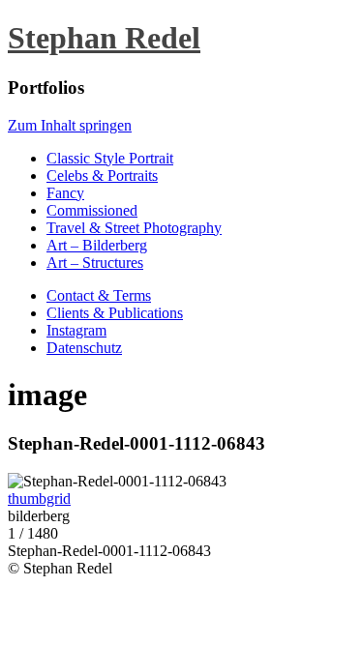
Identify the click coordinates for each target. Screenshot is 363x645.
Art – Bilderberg (96, 245)
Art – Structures (94, 262)
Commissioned (91, 210)
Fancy (65, 193)
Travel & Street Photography (134, 228)
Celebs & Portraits (102, 175)
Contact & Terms (98, 295)
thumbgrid (39, 498)
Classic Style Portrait (109, 158)
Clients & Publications (114, 313)
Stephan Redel (104, 37)
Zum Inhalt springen (70, 125)
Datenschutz (84, 347)
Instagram (76, 330)
